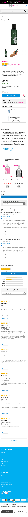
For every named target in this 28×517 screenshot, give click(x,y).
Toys (2, 16)
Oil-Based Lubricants (15, 16)
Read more (5, 509)
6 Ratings (11, 64)
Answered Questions (10, 65)
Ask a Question (5, 67)
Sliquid (9, 153)
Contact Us (3, 454)
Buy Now (7, 186)
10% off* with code (14, 1)
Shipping (2, 459)
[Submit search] (24, 203)
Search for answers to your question (11, 201)
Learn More (20, 102)
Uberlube (19, 179)
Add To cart (11, 95)
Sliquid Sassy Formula (7, 179)
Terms (2, 463)
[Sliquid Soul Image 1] (14, 34)
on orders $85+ (14, 2)
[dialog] (14, 510)
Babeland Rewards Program (6, 482)
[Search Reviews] (25, 293)
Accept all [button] (7, 511)
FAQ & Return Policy (4, 461)
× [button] (26, 503)
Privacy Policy (3, 465)
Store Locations (4, 477)
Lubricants (7, 16)
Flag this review (5, 318)
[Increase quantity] (7, 91)
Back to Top (13, 440)
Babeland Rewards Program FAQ (6, 484)
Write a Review (17, 64)
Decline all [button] (20, 511)
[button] (2, 6)
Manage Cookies (4, 467)
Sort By (2, 210)
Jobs (2, 486)
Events (2, 475)
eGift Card (3, 452)
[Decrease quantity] (3, 91)
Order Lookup (3, 456)
